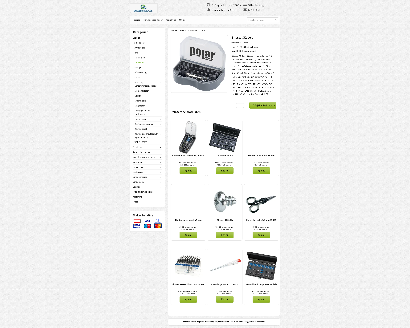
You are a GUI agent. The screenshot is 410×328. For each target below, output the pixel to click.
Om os (182, 19)
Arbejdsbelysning (141, 152)
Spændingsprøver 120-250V (225, 284)
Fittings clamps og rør (143, 191)
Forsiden (174, 30)
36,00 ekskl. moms (260, 162)
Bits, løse (140, 57)
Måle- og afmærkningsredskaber (146, 84)
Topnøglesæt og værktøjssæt (142, 112)
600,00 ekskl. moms (224, 162)
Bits (136, 52)
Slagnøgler (140, 105)
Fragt (135, 201)
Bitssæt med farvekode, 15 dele (188, 155)
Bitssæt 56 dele (225, 155)
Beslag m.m (138, 167)
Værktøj (136, 37)
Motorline (137, 196)
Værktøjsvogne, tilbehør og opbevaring (146, 135)
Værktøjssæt (141, 128)
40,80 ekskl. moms (187, 226)
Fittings (138, 67)
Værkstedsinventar (144, 124)
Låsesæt (139, 77)
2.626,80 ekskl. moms (187, 291)
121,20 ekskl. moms (224, 226)
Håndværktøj (141, 72)
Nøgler (138, 95)
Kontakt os (171, 19)
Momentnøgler (142, 90)
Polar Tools (184, 30)
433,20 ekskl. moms (260, 291)
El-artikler (137, 147)
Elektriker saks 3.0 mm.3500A (261, 220)
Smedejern (138, 181)
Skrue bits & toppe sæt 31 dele (261, 284)
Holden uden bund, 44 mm (188, 220)
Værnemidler (139, 162)
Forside (136, 19)
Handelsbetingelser (153, 19)
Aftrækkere (140, 47)
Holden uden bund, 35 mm (261, 155)
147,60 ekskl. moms (187, 162)
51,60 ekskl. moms (224, 291)
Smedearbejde (140, 176)
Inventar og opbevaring (144, 157)
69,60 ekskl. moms (260, 226)
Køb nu (188, 170)
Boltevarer (138, 172)
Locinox (136, 186)
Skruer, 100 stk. (225, 220)
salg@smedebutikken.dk (255, 322)
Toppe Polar (140, 119)
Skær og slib (140, 100)
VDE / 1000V (141, 142)
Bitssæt (140, 62)
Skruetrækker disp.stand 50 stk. (188, 284)
